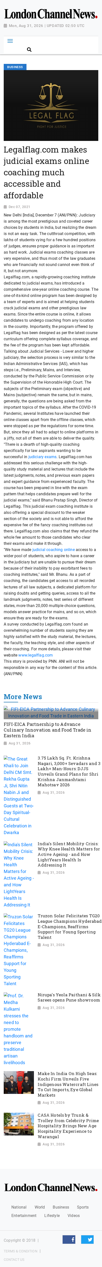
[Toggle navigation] (10, 41)
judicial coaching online (53, 549)
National (18, 1207)
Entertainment (23, 1215)
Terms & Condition (20, 1251)
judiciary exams (42, 456)
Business (61, 1207)
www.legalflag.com (35, 655)
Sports (83, 1207)
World (40, 1207)
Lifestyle (52, 1215)
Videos (74, 1215)
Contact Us (14, 1260)
